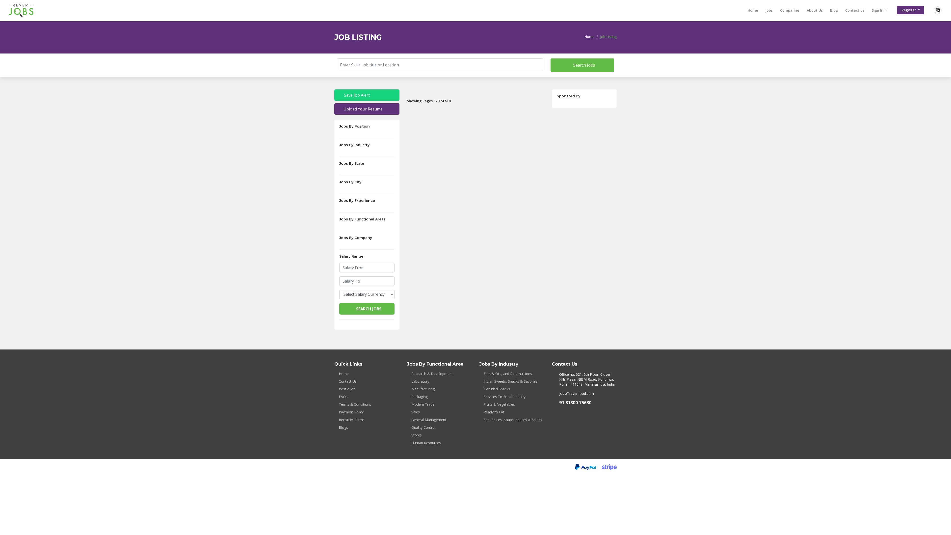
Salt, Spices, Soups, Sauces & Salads (513, 419)
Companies (789, 10)
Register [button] (909, 10)
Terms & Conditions (355, 404)
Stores (416, 435)
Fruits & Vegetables (499, 404)
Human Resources (426, 442)
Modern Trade (422, 404)
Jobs (769, 10)
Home (753, 10)
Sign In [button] (878, 10)
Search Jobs (583, 65)
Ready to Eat (494, 412)
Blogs (343, 427)
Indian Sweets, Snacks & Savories (510, 381)
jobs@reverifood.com (576, 393)
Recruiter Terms (352, 419)
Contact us (854, 10)
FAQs (343, 396)
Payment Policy (351, 412)
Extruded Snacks (497, 389)
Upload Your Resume (363, 109)
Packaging (419, 396)
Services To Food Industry (505, 396)
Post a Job (347, 389)
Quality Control (423, 427)
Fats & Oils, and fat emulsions (508, 373)
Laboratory (420, 381)
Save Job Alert (356, 95)
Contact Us (348, 381)
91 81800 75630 (575, 402)
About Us (815, 10)
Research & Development (432, 373)
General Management (428, 419)
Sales (415, 412)
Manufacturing (423, 389)
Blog (834, 10)
